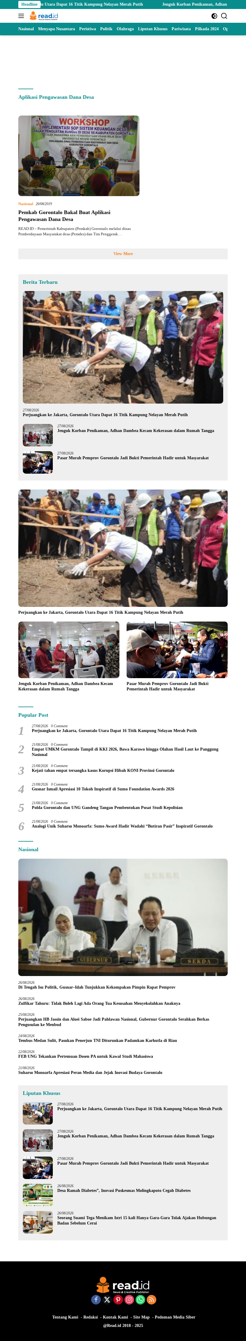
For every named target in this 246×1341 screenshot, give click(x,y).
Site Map (141, 1317)
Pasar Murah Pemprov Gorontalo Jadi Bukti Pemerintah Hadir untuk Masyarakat (133, 458)
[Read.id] (43, 16)
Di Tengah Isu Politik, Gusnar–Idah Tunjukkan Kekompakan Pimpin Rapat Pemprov (97, 987)
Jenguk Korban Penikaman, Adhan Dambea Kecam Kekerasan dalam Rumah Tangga (135, 430)
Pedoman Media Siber (175, 1317)
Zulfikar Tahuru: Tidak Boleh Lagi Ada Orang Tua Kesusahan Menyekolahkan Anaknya (100, 1003)
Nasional (25, 203)
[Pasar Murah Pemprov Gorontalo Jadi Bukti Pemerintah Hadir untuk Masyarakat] (38, 462)
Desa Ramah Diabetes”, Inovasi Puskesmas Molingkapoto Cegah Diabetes (123, 1190)
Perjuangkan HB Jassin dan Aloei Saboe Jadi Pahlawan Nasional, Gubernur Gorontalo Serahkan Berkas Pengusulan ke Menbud (113, 1022)
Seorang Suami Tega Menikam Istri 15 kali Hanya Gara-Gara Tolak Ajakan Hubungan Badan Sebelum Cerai (136, 1220)
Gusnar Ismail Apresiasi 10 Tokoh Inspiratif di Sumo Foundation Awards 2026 (103, 789)
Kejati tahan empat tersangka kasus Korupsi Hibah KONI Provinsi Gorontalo (103, 770)
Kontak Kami (115, 1317)
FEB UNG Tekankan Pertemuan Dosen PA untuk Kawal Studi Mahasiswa (85, 1056)
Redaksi (90, 1317)
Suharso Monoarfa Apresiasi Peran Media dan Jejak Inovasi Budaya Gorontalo (91, 1072)
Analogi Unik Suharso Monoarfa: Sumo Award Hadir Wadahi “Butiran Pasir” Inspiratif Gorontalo (123, 826)
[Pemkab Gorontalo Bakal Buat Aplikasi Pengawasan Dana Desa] (79, 156)
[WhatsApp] (140, 1300)
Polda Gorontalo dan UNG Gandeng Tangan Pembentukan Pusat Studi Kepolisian (107, 807)
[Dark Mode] (214, 16)
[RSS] (151, 1300)
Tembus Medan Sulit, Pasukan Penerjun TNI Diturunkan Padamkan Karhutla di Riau (97, 1040)
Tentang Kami (65, 1317)
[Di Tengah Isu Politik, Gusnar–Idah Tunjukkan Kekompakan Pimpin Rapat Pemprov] (123, 917)
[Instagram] (129, 1300)
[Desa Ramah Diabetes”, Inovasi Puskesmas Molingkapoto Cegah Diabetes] (38, 1195)
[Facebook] (96, 1300)
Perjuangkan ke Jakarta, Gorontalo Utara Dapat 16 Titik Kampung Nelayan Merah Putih (105, 415)
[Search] (224, 16)
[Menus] (22, 16)
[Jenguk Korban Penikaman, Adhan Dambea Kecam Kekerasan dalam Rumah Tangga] (38, 435)
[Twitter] (107, 1300)
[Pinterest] (118, 1300)
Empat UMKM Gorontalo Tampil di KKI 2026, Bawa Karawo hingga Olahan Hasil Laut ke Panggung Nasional (125, 752)
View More (123, 253)
